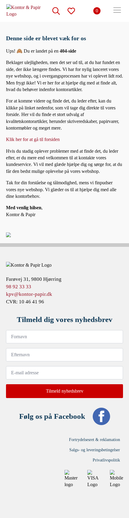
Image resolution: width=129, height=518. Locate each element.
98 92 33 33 (18, 287)
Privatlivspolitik (106, 460)
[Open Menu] (117, 11)
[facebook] (101, 416)
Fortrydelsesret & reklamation (94, 439)
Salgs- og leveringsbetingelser (94, 450)
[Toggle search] (56, 11)
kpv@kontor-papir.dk (29, 294)
